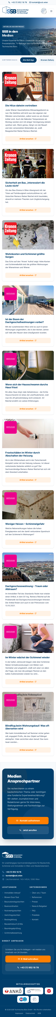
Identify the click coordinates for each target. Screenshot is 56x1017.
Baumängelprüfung (12, 928)
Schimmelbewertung (13, 933)
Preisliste (35, 915)
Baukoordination (11, 906)
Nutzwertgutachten (12, 910)
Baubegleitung (10, 919)
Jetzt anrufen (30, 830)
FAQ (33, 910)
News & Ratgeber (39, 906)
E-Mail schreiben (29, 959)
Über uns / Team (39, 893)
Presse (35, 902)
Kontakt (35, 919)
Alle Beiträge (28, 60)
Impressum (19, 1013)
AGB (39, 1013)
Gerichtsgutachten (12, 915)
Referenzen (37, 897)
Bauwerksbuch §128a (13, 924)
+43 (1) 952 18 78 (19, 2)
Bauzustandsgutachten (14, 902)
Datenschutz (30, 1013)
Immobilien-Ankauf (12, 893)
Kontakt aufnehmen (30, 820)
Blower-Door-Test (11, 897)
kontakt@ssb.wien (40, 2)
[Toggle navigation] (51, 11)
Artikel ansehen (26, 139)
